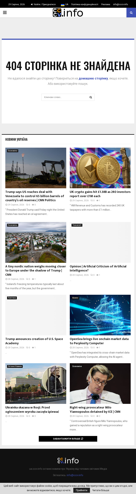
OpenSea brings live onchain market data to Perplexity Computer (99, 341)
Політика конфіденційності (84, 4)
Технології (76, 225)
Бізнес (75, 151)
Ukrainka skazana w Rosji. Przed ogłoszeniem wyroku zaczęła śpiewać (32, 409)
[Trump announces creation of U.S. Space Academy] (35, 315)
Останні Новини (15, 366)
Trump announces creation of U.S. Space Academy (34, 341)
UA (66, 4)
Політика (12, 298)
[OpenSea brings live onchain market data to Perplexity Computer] (100, 315)
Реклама (105, 4)
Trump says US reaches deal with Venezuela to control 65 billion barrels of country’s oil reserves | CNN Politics (34, 196)
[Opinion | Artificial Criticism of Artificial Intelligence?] (100, 242)
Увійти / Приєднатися (44, 4)
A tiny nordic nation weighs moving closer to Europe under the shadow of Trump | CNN (35, 271)
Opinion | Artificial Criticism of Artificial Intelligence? (98, 268)
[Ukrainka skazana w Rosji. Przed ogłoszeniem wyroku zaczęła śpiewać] (35, 383)
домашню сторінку (93, 78)
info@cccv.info (120, 4)
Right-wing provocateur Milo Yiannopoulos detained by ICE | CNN (95, 409)
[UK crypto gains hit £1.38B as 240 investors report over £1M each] (100, 168)
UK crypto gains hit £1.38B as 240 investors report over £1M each (100, 194)
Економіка (12, 151)
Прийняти (81, 490)
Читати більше (100, 490)
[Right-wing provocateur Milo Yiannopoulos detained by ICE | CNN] (100, 383)
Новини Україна (16, 139)
